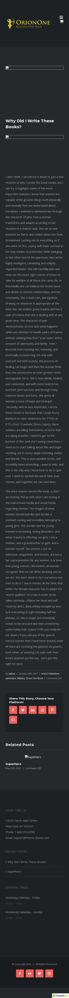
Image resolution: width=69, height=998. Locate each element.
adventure (11, 678)
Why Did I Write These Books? (27, 862)
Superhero (13, 764)
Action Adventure (50, 673)
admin (12, 673)
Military (21, 678)
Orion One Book (34, 678)
